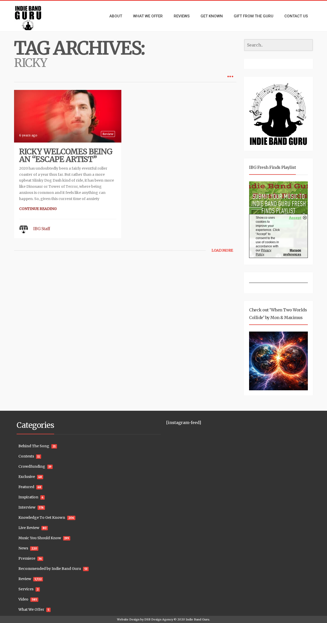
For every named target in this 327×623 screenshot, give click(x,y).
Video (23, 599)
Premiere (26, 558)
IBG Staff (41, 228)
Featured (26, 487)
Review (107, 134)
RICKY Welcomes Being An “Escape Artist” (65, 155)
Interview (27, 507)
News (23, 548)
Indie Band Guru (197, 619)
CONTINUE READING (38, 208)
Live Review (28, 527)
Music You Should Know (39, 538)
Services (25, 589)
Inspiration (28, 497)
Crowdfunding (31, 466)
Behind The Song (33, 446)
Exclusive (26, 476)
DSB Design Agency (158, 619)
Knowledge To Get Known (41, 517)
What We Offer (31, 609)
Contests (26, 456)
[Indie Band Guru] (35, 16)
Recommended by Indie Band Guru (49, 568)
